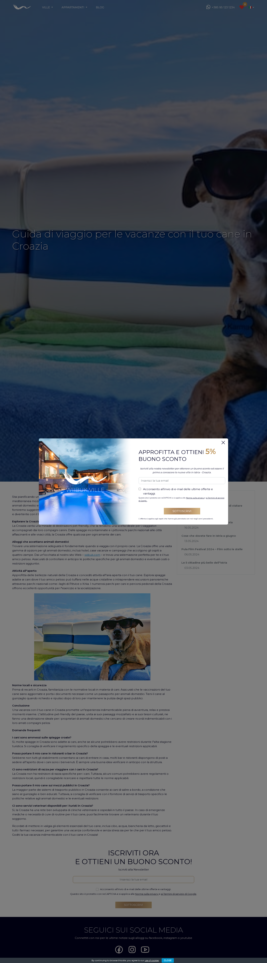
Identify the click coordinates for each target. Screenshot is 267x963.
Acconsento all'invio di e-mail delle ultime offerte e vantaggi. (178, 491)
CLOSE (168, 960)
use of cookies (152, 960)
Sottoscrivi (182, 511)
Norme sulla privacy (195, 498)
